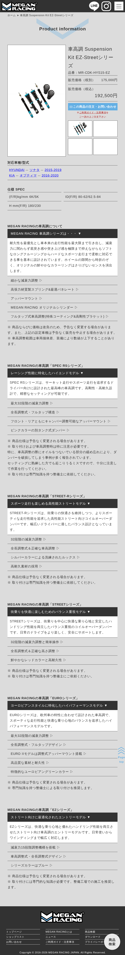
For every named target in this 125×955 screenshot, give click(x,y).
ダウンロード (93, 936)
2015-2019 (53, 170)
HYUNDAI (17, 170)
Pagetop (121, 759)
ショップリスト (15, 936)
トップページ (14, 931)
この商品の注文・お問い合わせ (94, 106)
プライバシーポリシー (98, 941)
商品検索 (90, 931)
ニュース (51, 936)
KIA (12, 175)
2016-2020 (50, 175)
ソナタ (34, 170)
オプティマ (28, 175)
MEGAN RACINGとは (59, 931)
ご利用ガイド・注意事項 (92, 112)
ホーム (11, 15)
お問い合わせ (14, 941)
